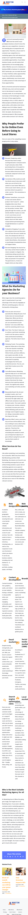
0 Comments (8, 893)
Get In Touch (12, 912)
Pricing (5, 912)
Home (4, 909)
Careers (20, 912)
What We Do (19, 909)
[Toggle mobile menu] (25, 2)
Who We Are (11, 909)
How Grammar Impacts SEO (21, 871)
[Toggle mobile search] (22, 2)
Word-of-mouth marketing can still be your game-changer (7, 871)
